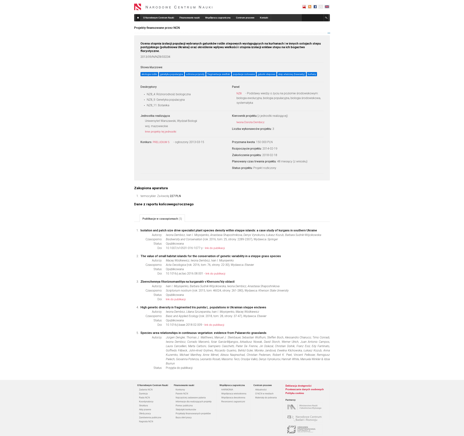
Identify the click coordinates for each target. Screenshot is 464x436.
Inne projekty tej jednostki (161, 131)
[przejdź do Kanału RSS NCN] (309, 7)
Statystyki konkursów (186, 409)
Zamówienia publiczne (150, 417)
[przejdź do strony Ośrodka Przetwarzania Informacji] (305, 429)
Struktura (143, 405)
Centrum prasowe (245, 17)
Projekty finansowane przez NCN (157, 28)
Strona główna (137, 17)
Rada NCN (144, 398)
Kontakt (264, 17)
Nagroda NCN (146, 421)
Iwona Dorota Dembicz (251, 122)
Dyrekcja (143, 394)
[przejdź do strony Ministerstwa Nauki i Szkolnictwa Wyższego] (305, 407)
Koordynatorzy (146, 402)
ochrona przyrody (195, 74)
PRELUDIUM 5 (161, 142)
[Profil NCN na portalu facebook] (315, 7)
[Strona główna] (173, 7)
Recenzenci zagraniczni (233, 402)
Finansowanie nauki (189, 17)
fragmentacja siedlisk (218, 74)
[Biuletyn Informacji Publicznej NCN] (304, 7)
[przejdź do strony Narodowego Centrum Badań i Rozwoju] (305, 418)
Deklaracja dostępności (298, 385)
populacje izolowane (244, 74)
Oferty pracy (145, 413)
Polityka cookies (294, 393)
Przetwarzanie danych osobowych (304, 389)
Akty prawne (145, 409)
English (327, 7)
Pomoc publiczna (184, 405)
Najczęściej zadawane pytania (191, 398)
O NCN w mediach (264, 394)
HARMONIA (227, 390)
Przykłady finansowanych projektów (193, 413)
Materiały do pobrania (266, 398)
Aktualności (261, 390)
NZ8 (239, 93)
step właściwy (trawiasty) (291, 74)
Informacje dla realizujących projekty (194, 402)
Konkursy (180, 390)
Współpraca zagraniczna (218, 17)
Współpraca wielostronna (233, 394)
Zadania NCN (146, 390)
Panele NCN (182, 394)
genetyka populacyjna (171, 74)
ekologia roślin (149, 74)
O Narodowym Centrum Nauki (158, 17)
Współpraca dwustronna (233, 398)
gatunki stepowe (266, 74)
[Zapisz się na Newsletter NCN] (320, 7)
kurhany (312, 74)
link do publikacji (215, 248)
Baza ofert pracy (184, 417)
